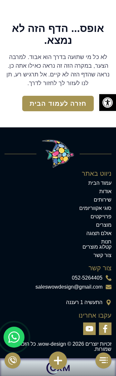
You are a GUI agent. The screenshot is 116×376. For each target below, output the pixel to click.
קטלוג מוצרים (96, 247)
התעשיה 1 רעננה (84, 302)
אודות (105, 191)
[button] (107, 102)
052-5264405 (87, 278)
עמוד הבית (99, 183)
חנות (106, 241)
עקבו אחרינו (95, 315)
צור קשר (102, 255)
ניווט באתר (96, 173)
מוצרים (103, 225)
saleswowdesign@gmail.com (68, 287)
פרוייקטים (101, 216)
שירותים (102, 200)
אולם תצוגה (98, 233)
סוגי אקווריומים (95, 208)
